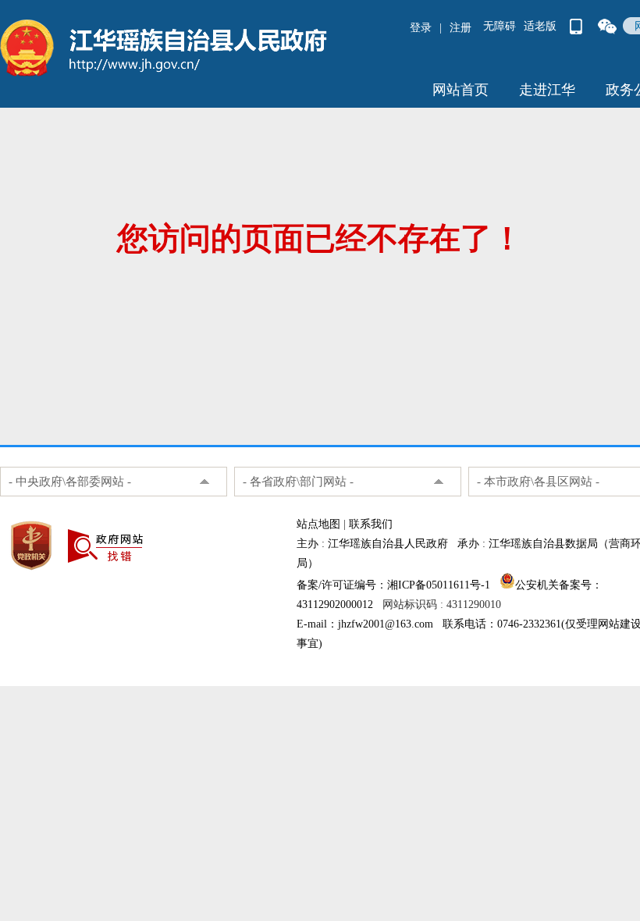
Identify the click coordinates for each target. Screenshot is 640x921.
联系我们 (371, 524)
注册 (460, 28)
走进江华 (547, 90)
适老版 (540, 26)
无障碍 (499, 26)
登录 (421, 28)
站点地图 (318, 524)
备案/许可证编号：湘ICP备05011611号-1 (393, 585)
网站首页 (460, 90)
